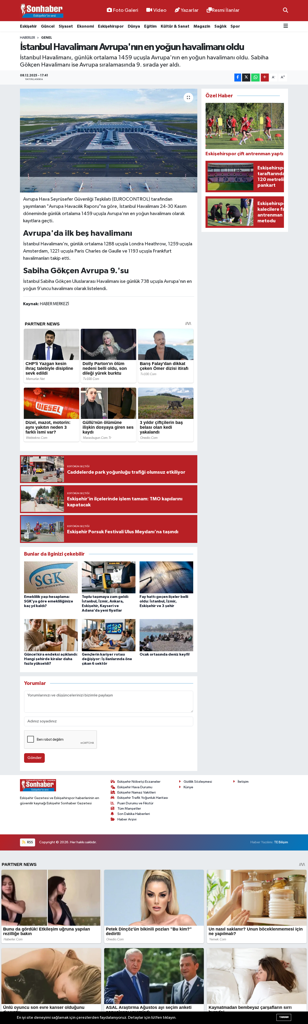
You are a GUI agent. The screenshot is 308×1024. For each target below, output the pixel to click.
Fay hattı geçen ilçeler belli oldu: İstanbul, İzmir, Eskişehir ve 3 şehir (164, 601)
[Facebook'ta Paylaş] (237, 77)
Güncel (48, 26)
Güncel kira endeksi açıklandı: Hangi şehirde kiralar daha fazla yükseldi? (51, 658)
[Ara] (285, 10)
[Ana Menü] (285, 26)
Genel (46, 37)
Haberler (27, 37)
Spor (235, 26)
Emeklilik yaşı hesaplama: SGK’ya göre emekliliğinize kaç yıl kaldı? (48, 601)
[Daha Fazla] (265, 77)
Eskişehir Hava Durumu (134, 787)
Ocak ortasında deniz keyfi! (165, 654)
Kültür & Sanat (175, 26)
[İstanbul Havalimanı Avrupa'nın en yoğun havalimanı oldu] (108, 140)
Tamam (284, 1017)
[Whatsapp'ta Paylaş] (255, 77)
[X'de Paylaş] (246, 77)
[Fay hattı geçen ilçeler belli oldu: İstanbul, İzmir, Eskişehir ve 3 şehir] (166, 577)
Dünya (134, 26)
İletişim (243, 781)
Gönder (34, 758)
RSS (29, 842)
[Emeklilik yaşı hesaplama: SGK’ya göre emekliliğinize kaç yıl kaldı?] (51, 577)
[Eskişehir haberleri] (41, 10)
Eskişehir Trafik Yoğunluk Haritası (142, 798)
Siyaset (66, 26)
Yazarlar (190, 10)
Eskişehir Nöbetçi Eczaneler (138, 781)
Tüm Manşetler (129, 808)
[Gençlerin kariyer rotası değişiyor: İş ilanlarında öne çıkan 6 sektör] (108, 635)
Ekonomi (85, 26)
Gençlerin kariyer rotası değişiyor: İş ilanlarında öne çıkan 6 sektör (107, 658)
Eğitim (150, 26)
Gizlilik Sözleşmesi (198, 781)
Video (160, 10)
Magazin (201, 26)
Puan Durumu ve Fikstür (135, 803)
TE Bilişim (281, 842)
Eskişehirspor (111, 26)
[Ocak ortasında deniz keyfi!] (166, 635)
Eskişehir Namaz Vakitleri (136, 792)
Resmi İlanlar (225, 10)
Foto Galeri (125, 10)
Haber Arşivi (126, 819)
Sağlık (220, 26)
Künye (188, 787)
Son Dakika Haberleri (133, 814)
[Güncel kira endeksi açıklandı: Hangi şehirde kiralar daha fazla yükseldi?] (51, 635)
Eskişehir (28, 26)
